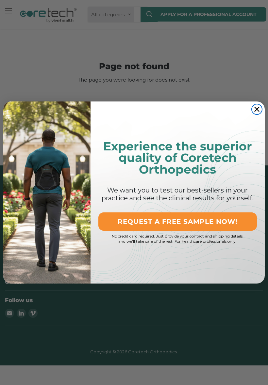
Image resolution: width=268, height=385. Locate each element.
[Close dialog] (257, 109)
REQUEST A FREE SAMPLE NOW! (178, 221)
